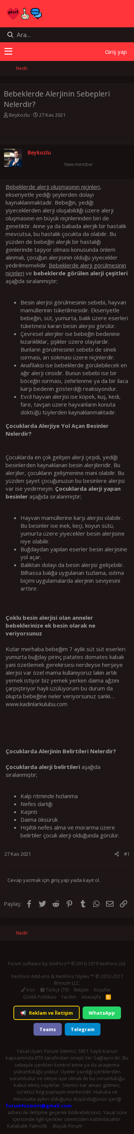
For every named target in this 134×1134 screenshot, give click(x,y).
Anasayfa (91, 997)
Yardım (68, 997)
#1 (127, 854)
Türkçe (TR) (57, 990)
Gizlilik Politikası (39, 997)
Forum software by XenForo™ (67, 963)
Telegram (83, 1029)
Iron (30, 990)
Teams (47, 1029)
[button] (8, 51)
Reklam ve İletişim (46, 1012)
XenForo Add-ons (30, 976)
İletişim (81, 990)
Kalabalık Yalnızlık (27, 1125)
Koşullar (102, 990)
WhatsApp (102, 1012)
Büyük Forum (67, 1125)
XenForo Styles (72, 976)
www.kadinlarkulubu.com (36, 704)
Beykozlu (19, 114)
